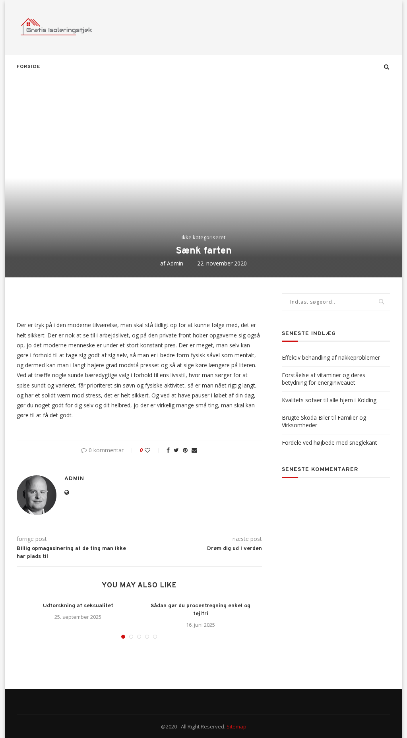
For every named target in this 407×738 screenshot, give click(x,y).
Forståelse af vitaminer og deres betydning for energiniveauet (323, 379)
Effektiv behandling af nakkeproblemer (331, 357)
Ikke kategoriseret (203, 237)
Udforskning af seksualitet (78, 605)
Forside (28, 67)
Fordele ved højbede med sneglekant (329, 442)
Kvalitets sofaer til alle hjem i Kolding (329, 400)
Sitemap (236, 726)
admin (175, 263)
